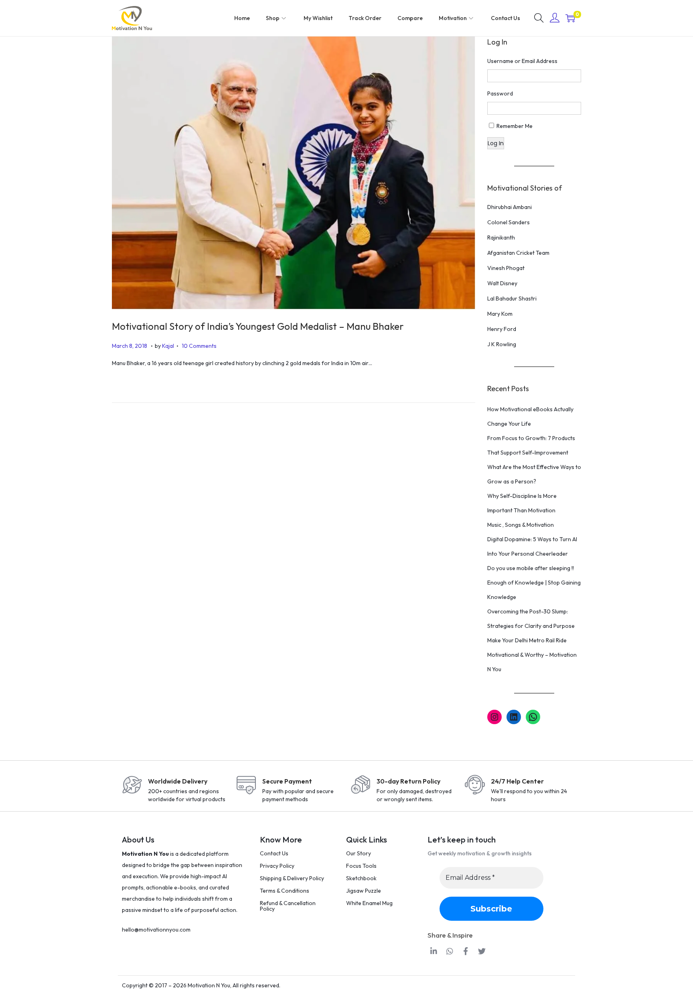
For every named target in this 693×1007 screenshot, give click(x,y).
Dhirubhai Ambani (509, 207)
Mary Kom (500, 313)
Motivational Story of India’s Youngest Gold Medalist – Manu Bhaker (258, 326)
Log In (496, 143)
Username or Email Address (522, 61)
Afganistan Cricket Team (518, 252)
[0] (570, 18)
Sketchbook (361, 878)
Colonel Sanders (508, 222)
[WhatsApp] (533, 717)
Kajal (168, 345)
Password (500, 93)
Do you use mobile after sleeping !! (530, 568)
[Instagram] (494, 717)
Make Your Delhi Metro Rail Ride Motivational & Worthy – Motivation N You (532, 655)
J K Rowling (501, 344)
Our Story (358, 853)
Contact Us (274, 853)
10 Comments (199, 345)
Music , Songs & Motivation (520, 524)
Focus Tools (361, 865)
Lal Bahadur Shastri (512, 298)
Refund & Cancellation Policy (288, 905)
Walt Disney (502, 283)
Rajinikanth (501, 237)
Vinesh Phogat (506, 268)
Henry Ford (501, 329)
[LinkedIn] (514, 717)
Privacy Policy (277, 865)
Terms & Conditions (284, 890)
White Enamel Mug (369, 903)
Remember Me (514, 126)
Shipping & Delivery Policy (292, 878)
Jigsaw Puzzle (363, 890)
